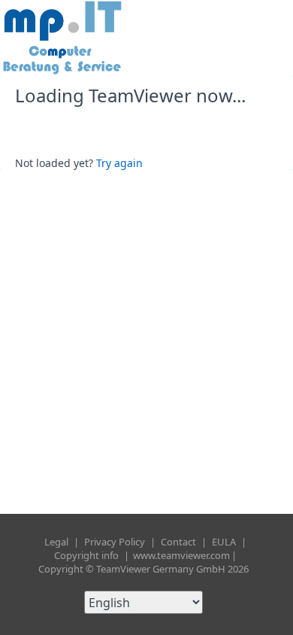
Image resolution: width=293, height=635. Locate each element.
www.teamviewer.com (181, 555)
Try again (119, 163)
